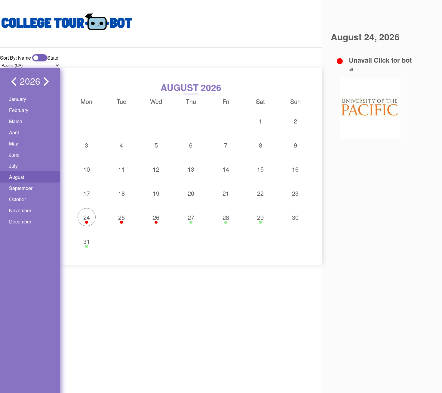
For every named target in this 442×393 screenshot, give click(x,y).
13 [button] (191, 169)
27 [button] (191, 217)
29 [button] (260, 217)
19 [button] (156, 193)
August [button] (16, 176)
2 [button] (295, 121)
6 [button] (190, 145)
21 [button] (226, 193)
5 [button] (156, 145)
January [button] (17, 98)
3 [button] (86, 145)
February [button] (18, 110)
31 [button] (86, 241)
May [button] (13, 143)
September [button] (20, 188)
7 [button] (225, 145)
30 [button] (295, 217)
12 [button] (156, 169)
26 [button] (156, 217)
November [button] (20, 210)
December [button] (20, 221)
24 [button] (86, 217)
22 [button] (260, 193)
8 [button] (260, 145)
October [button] (17, 199)
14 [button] (226, 169)
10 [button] (86, 169)
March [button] (15, 121)
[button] (16, 82)
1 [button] (260, 121)
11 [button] (121, 169)
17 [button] (86, 193)
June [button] (14, 154)
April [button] (14, 132)
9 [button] (295, 145)
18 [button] (121, 193)
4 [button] (121, 145)
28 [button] (226, 217)
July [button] (13, 165)
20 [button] (191, 193)
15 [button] (260, 169)
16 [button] (295, 169)
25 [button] (121, 217)
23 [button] (295, 193)
